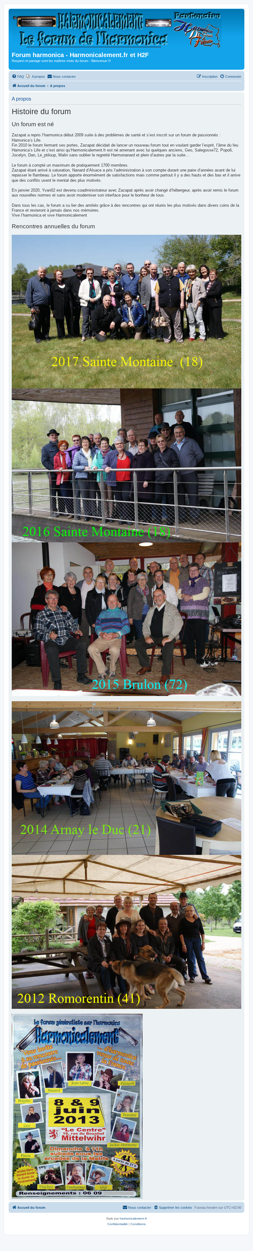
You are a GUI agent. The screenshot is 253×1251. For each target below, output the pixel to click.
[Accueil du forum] (119, 31)
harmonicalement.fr (133, 1218)
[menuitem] (18, 76)
